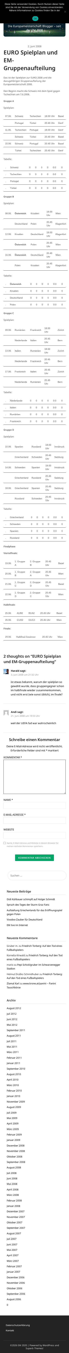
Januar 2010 (13, 1096)
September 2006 (16, 1293)
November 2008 (16, 1151)
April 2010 (12, 1079)
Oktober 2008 (14, 1156)
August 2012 (14, 1008)
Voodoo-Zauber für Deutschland (24, 919)
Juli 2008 (12, 1173)
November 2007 (16, 1216)
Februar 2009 (14, 1134)
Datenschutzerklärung (18, 1325)
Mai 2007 (12, 1249)
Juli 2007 (12, 1238)
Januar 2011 (13, 1063)
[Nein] (65, 11)
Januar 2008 (13, 1205)
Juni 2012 (12, 1019)
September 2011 (16, 1030)
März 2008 (13, 1194)
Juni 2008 (12, 1178)
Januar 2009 (13, 1140)
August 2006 (14, 1299)
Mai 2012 (12, 1024)
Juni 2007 (12, 1244)
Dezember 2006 (16, 1277)
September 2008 (16, 1162)
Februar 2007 (14, 1266)
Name (8, 800)
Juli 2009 (12, 1112)
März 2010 (13, 1085)
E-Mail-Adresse (15, 814)
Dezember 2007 (16, 1211)
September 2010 (16, 1068)
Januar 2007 (13, 1271)
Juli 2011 (12, 1041)
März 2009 (13, 1129)
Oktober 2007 (14, 1222)
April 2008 (12, 1189)
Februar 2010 (14, 1090)
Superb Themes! (34, 1348)
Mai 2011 (12, 1046)
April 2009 (12, 1123)
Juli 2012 (12, 1013)
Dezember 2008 (16, 1145)
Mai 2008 (12, 1183)
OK (35, 18)
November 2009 (16, 1101)
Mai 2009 (12, 1118)
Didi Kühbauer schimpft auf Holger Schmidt (31, 899)
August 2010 (14, 1074)
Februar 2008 (14, 1200)
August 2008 (14, 1167)
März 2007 (13, 1260)
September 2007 (16, 1227)
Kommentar (13, 757)
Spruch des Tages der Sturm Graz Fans (28, 904)
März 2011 (13, 1052)
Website (9, 829)
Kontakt (10, 1330)
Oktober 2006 (14, 1288)
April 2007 (12, 1255)
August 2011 (14, 1035)
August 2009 (14, 1107)
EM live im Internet (17, 925)
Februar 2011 (14, 1057)
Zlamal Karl (13, 983)
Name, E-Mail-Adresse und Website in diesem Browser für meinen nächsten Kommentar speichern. (33, 845)
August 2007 (14, 1233)
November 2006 (16, 1282)
